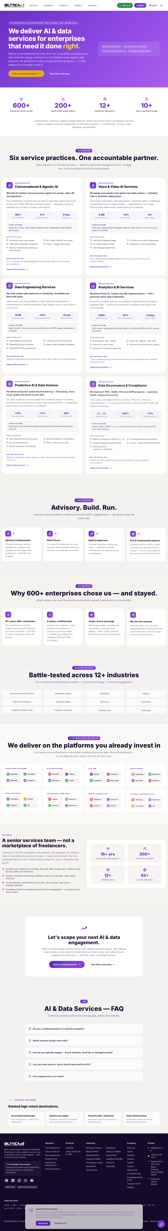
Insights (77, 5)
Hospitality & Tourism (63, 710)
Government (111, 1155)
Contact (140, 5)
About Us (131, 1148)
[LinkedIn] (12, 1180)
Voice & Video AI (52, 1151)
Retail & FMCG (92, 1151)
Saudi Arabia (91, 1170)
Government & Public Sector (22, 693)
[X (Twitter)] (25, 1180)
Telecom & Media (113, 1151)
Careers (130, 1159)
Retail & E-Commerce (22, 702)
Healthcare (104, 693)
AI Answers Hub (134, 1173)
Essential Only (61, 1223)
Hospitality (110, 1166)
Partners (130, 1155)
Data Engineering (52, 1155)
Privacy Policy (69, 1215)
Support (130, 1166)
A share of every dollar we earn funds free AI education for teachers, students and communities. (22, 1168)
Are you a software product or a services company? (58, 1028)
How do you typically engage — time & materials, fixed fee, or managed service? (73, 1052)
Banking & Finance (63, 693)
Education (104, 702)
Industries (48, 5)
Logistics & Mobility (114, 1159)
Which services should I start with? (50, 1040)
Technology (146, 710)
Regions (130, 1187)
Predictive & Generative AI (51, 1163)
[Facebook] (6, 1180)
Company (92, 5)
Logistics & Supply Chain (22, 710)
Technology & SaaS (94, 1162)
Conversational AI (52, 1148)
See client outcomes (60, 73)
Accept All (43, 1223)
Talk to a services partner (24, 73)
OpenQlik (70, 1148)
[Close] (138, 1209)
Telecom (146, 693)
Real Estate (146, 702)
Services (33, 5)
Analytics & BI (51, 1159)
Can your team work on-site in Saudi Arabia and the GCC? (62, 1064)
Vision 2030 (132, 1170)
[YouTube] (31, 1180)
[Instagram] (19, 1180)
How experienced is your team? (48, 1076)
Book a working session (65, 964)
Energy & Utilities (63, 702)
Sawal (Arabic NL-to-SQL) (73, 1152)
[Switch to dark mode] (161, 5)
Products (63, 5)
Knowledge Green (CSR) (134, 1178)
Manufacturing (104, 710)
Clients (130, 1151)
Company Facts (134, 1183)
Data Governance (52, 1169)
